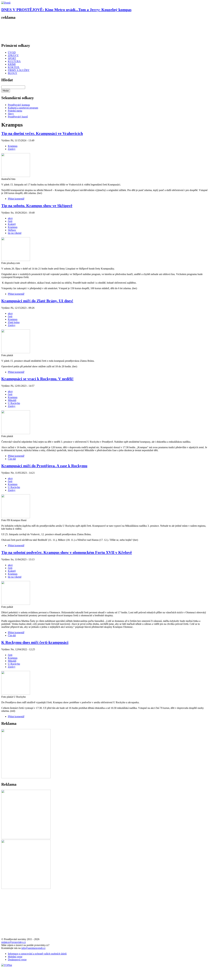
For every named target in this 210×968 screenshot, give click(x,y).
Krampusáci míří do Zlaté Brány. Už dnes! (37, 301)
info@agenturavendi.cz (33, 948)
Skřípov (12, 230)
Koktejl (12, 224)
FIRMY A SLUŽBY (19, 70)
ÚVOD (12, 52)
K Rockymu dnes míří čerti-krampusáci (34, 642)
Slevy (11, 113)
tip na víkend (14, 233)
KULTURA (14, 61)
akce (10, 218)
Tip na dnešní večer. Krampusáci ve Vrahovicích (42, 133)
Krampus (12, 146)
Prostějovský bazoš (18, 116)
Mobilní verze (15, 956)
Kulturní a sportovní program (23, 107)
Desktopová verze (17, 959)
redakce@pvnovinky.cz (13, 942)
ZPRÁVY (13, 55)
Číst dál (12, 458)
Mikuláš (12, 400)
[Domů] (5, 2)
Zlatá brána (14, 322)
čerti (10, 221)
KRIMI (12, 64)
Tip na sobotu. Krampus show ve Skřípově (36, 206)
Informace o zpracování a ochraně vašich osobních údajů (37, 953)
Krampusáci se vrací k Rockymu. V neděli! (37, 379)
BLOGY (12, 73)
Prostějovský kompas (19, 104)
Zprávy (11, 149)
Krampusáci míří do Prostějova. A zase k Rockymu (44, 466)
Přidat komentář (16, 198)
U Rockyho (14, 403)
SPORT (12, 58)
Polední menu (15, 110)
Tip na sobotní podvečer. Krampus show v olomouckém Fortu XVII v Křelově (66, 552)
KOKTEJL (14, 67)
